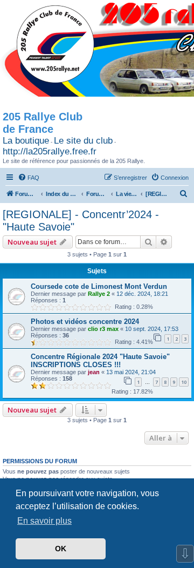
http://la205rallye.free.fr (49, 151)
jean (94, 372)
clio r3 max (103, 329)
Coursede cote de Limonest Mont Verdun (99, 286)
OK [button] (60, 548)
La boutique (26, 141)
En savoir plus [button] (44, 520)
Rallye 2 (99, 293)
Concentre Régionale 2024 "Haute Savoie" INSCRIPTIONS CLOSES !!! (100, 361)
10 (183, 382)
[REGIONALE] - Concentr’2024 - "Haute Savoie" (81, 220)
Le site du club (83, 141)
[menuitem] (28, 177)
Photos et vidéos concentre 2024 (85, 321)
